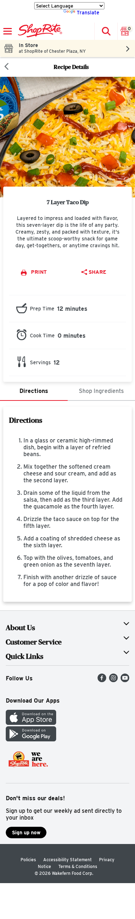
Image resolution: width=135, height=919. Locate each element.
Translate (88, 12)
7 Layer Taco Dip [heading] (68, 202)
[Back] (6, 67)
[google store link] (31, 739)
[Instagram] (113, 680)
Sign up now (26, 832)
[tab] (34, 391)
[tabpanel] (67, 504)
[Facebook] (102, 680)
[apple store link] (31, 722)
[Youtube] (125, 680)
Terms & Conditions (77, 866)
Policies (28, 859)
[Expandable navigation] (7, 31)
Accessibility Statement (67, 859)
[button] (105, 31)
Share (97, 272)
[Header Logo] (38, 31)
